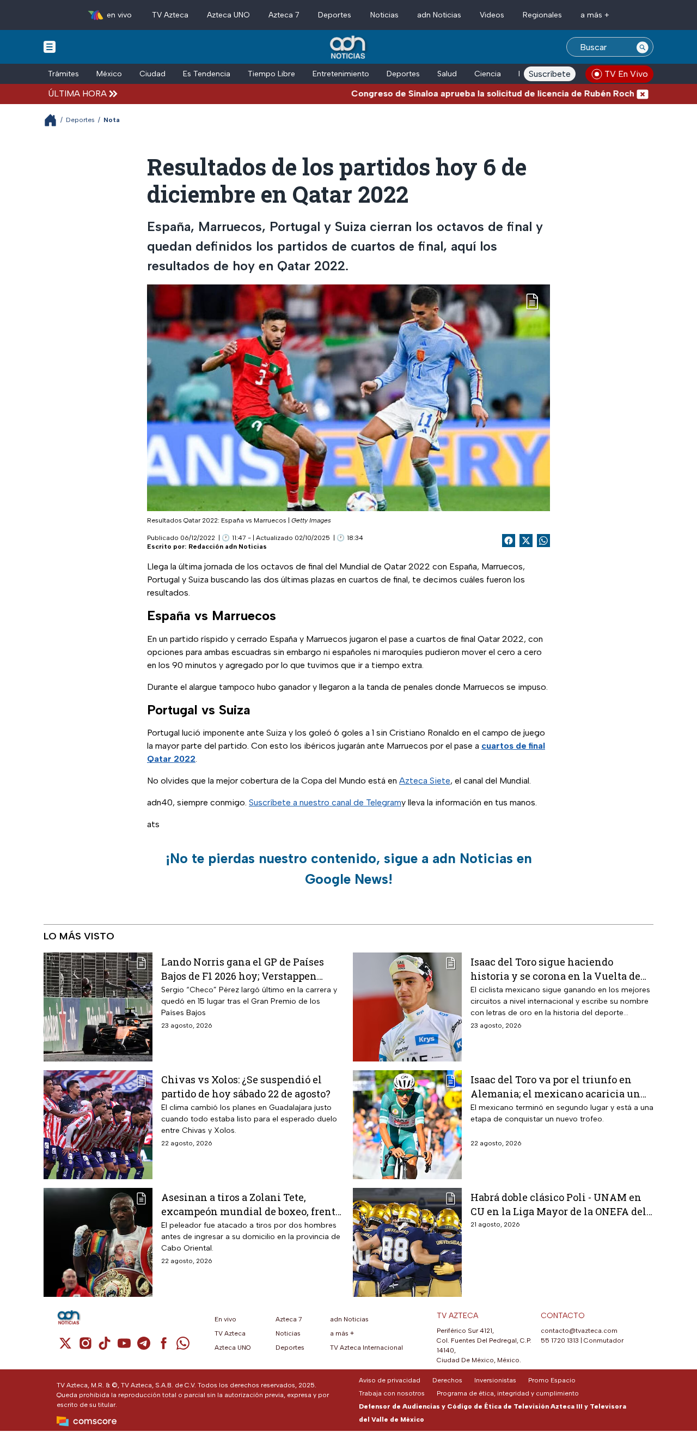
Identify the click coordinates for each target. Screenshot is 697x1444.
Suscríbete (550, 74)
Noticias (384, 15)
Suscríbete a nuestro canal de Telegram (325, 802)
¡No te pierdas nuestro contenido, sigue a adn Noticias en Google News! (349, 868)
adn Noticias (439, 15)
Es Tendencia (206, 73)
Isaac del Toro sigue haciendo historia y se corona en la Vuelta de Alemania (555, 968)
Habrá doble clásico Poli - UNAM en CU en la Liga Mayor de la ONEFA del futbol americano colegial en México (559, 1204)
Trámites (63, 73)
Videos (492, 15)
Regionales (542, 15)
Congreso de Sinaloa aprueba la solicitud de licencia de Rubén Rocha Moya (460, 93)
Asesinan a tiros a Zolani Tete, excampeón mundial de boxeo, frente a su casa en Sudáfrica (251, 1204)
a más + (594, 15)
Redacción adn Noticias (227, 546)
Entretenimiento (341, 73)
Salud (447, 73)
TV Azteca (170, 15)
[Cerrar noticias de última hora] (642, 93)
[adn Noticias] (349, 48)
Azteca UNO (228, 15)
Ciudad (152, 73)
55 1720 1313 (560, 1340)
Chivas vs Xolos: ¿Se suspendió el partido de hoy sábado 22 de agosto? (246, 1086)
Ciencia (487, 73)
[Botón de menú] (50, 46)
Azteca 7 (283, 15)
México (109, 73)
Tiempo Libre (271, 73)
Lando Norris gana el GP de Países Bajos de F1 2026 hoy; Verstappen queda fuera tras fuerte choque (242, 968)
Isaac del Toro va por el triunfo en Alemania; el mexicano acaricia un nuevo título (555, 1086)
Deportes (334, 15)
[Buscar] (643, 46)
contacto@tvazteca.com (579, 1330)
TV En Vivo (626, 74)
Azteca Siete (424, 780)
